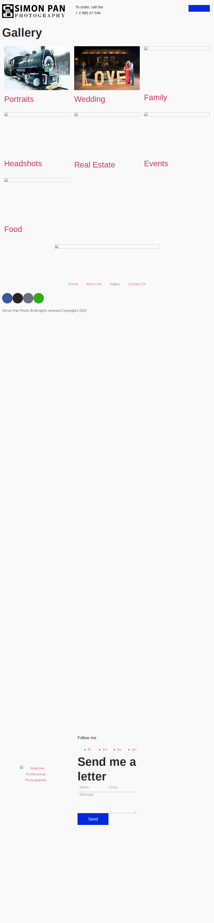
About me (94, 284)
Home (73, 284)
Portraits (19, 99)
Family (155, 97)
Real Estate (94, 164)
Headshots (23, 163)
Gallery (115, 284)
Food (13, 229)
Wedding (89, 99)
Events (156, 163)
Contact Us (137, 284)
